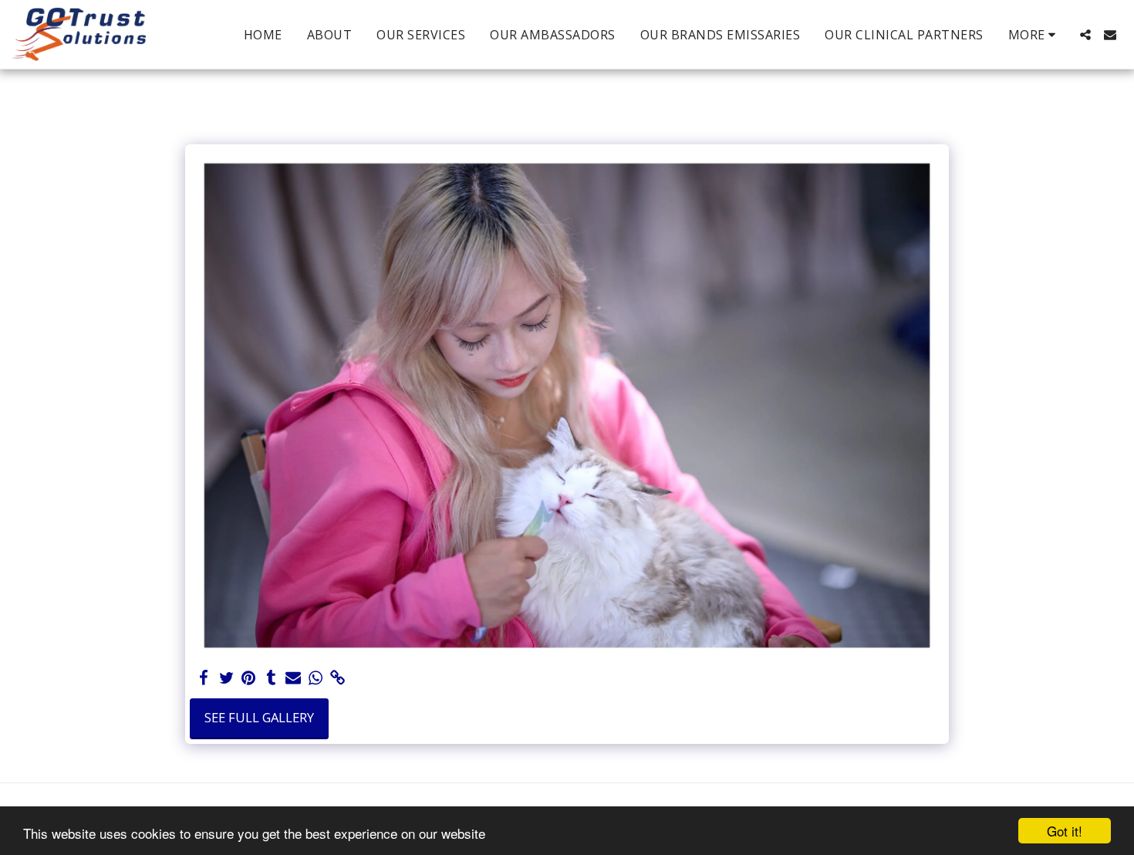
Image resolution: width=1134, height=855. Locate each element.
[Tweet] (226, 678)
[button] (1085, 35)
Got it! (1064, 830)
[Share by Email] (293, 678)
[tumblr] (271, 678)
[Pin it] (249, 678)
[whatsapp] (315, 678)
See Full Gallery (259, 717)
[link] (337, 678)
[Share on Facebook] (204, 678)
